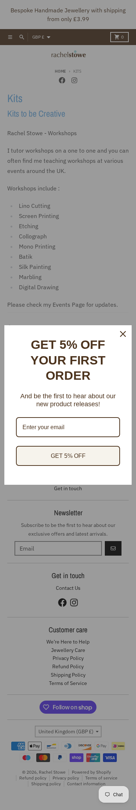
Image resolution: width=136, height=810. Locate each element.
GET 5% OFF (68, 456)
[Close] (123, 334)
